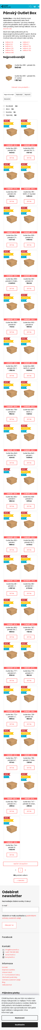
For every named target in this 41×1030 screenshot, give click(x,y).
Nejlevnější (19, 94)
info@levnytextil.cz (12, 950)
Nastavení (19, 1018)
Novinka (10, 112)
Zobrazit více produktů (20, 87)
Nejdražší (27, 94)
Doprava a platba (8, 970)
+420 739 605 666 (12, 952)
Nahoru (21, 880)
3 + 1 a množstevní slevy (11, 975)
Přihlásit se (9, 925)
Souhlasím (20, 1024)
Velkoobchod (7, 985)
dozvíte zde (7, 29)
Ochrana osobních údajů (11, 980)
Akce (10, 109)
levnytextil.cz (10, 957)
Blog (3, 982)
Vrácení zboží (7, 972)
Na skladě (11, 106)
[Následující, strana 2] (20, 870)
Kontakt (5, 967)
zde (11, 1012)
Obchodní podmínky (9, 977)
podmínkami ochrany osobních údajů (19, 917)
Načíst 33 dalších (20, 864)
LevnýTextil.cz (10, 955)
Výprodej (11, 115)
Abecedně (7, 99)
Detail (12, 158)
